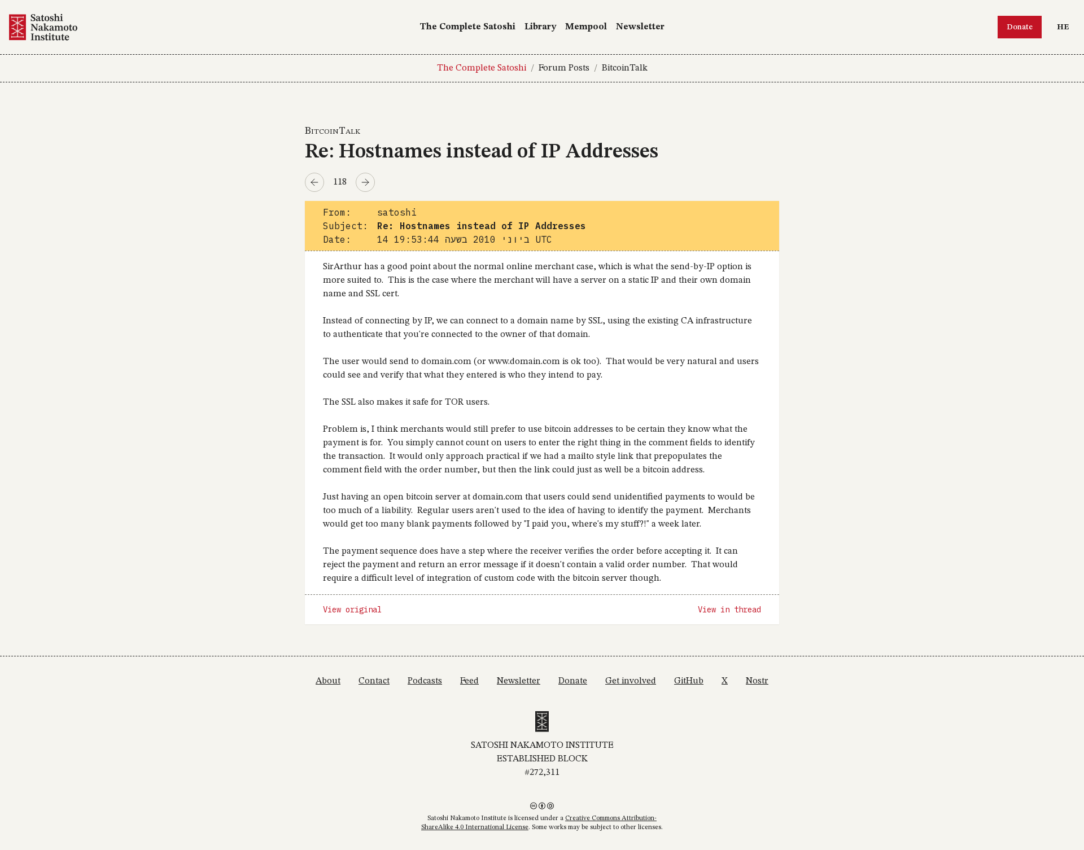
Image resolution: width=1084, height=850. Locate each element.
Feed (469, 681)
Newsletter (640, 27)
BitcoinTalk (625, 68)
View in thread (729, 609)
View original (352, 609)
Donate (1020, 27)
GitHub (688, 681)
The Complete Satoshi (467, 27)
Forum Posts (564, 68)
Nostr (757, 681)
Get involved (630, 681)
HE (1065, 27)
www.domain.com (524, 361)
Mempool (586, 27)
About (328, 681)
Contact (374, 681)
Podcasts (425, 681)
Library (540, 27)
